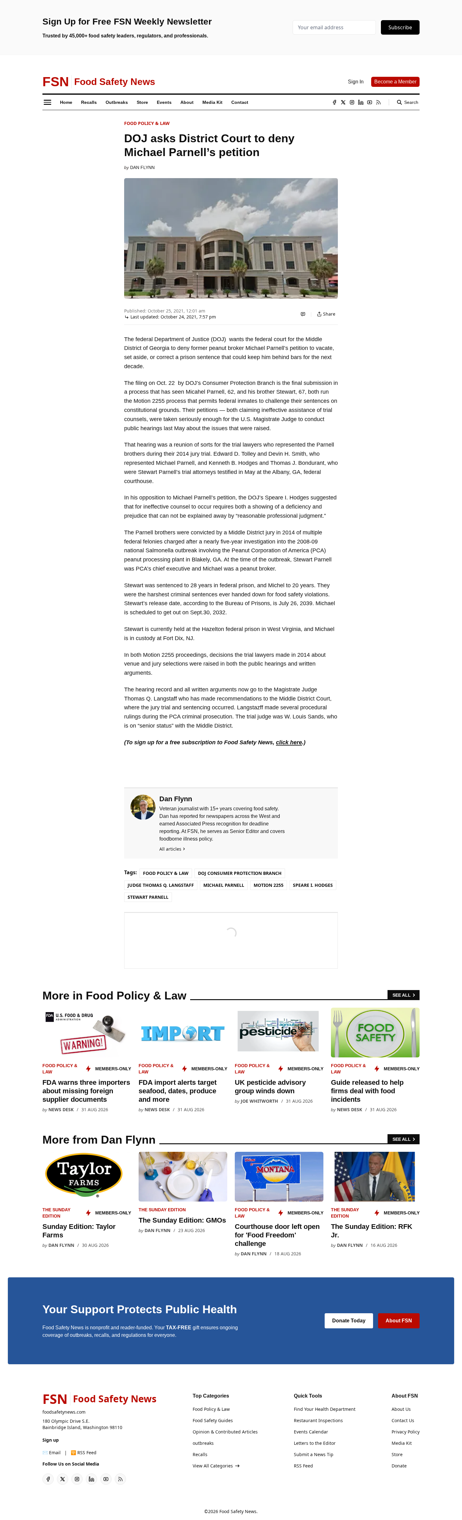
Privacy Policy (406, 1432)
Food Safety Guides (213, 1420)
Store (397, 1454)
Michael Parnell (223, 885)
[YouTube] (369, 102)
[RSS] (378, 102)
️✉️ (51, 1452)
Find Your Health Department (324, 1409)
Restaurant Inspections (318, 1420)
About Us (401, 1409)
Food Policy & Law (147, 123)
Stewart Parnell (148, 897)
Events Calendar (311, 1432)
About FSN (399, 1320)
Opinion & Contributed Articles (225, 1432)
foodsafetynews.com (63, 1412)
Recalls (200, 1454)
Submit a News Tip (313, 1454)
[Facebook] (334, 102)
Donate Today (349, 1320)
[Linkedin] (361, 102)
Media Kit (402, 1443)
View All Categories (213, 1466)
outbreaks (203, 1443)
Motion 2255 (268, 885)
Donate (399, 1466)
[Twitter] (343, 102)
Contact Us (403, 1420)
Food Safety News (237, 1511)
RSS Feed (303, 1466)
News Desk (61, 1109)
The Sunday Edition (162, 1209)
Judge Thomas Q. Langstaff (161, 885)
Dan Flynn (142, 167)
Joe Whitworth (259, 1101)
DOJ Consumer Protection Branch (240, 873)
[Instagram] (352, 102)
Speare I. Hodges (313, 885)
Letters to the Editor (315, 1443)
